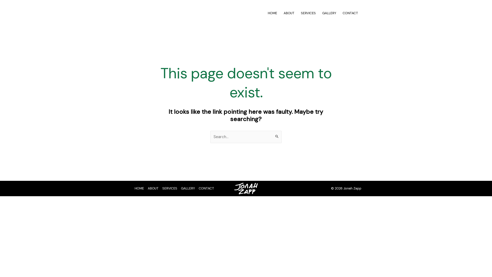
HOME (272, 13)
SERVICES (308, 13)
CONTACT (350, 13)
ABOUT (289, 13)
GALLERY (329, 13)
